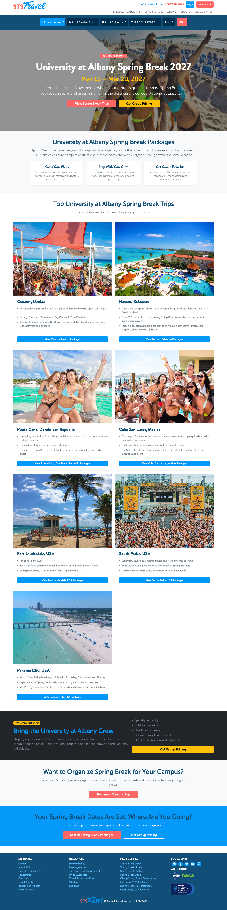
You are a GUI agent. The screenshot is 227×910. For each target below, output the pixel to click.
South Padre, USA (135, 554)
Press (21, 889)
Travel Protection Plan (81, 878)
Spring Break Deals (130, 874)
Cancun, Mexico (31, 302)
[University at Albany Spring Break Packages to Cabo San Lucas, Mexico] (164, 386)
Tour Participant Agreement (84, 871)
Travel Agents (25, 882)
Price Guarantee (78, 874)
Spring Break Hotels (131, 867)
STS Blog (74, 885)
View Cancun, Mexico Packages (63, 339)
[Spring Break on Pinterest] (200, 864)
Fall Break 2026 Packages (134, 882)
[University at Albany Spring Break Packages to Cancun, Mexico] (62, 259)
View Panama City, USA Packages (62, 697)
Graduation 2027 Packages (135, 889)
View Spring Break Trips (92, 103)
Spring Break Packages (132, 871)
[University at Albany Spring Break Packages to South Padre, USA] (164, 511)
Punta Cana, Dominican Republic (46, 429)
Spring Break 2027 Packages (136, 885)
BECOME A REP (203, 12)
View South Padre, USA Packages (164, 580)
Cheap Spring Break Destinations (138, 878)
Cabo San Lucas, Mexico (139, 429)
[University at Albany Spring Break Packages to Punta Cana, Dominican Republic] (62, 386)
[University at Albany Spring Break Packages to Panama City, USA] (62, 627)
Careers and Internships (31, 871)
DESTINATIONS (167, 12)
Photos (30, 889)
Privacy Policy (77, 863)
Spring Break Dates (130, 863)
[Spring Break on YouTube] (193, 864)
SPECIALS (118, 12)
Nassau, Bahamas (134, 302)
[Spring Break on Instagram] (175, 864)
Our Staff (23, 878)
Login (190, 4)
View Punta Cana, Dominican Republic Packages (62, 463)
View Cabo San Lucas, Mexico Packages (164, 463)
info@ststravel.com (152, 4)
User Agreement (78, 867)
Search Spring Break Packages (92, 835)
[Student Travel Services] (38, 5)
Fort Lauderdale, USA (36, 554)
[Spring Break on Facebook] (181, 864)
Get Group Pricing (139, 103)
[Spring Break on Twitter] (187, 864)
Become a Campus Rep (113, 794)
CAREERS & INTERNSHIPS (141, 12)
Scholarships (25, 874)
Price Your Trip (205, 4)
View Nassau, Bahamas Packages (164, 339)
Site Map (74, 882)
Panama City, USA (33, 670)
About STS (24, 867)
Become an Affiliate (29, 885)
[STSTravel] (92, 899)
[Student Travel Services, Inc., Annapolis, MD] (192, 888)
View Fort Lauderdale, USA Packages (62, 580)
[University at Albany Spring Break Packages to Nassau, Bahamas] (164, 259)
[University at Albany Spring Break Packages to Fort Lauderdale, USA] (62, 511)
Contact (22, 863)
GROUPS (185, 12)
